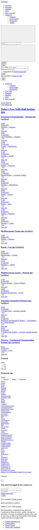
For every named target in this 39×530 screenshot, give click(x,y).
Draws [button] (2, 452)
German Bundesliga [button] (6, 412)
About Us (8, 15)
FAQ (7, 11)
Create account (17, 76)
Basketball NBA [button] (5, 423)
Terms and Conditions (12, 527)
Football (3, 383)
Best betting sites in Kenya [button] (8, 470)
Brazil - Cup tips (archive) (12, 247)
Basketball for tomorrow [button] (7, 440)
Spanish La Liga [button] (5, 410)
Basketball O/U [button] (5, 462)
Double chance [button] (4, 454)
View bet (4, 131)
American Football (5, 396)
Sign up (8, 103)
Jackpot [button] (3, 432)
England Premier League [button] (7, 409)
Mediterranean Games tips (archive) (17, 231)
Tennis (2, 386)
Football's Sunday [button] (5, 446)
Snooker (3, 401)
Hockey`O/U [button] (4, 459)
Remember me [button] (8, 72)
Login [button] (3, 65)
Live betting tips (6, 105)
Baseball (3, 391)
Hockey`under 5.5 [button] (5, 468)
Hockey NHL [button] (4, 422)
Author (12, 23)
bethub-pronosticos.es (12, 521)
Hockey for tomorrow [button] (6, 436)
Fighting (3, 402)
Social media (14, 19)
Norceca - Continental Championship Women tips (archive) (17, 341)
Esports (3, 392)
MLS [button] (2, 417)
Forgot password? (20, 72)
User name (4, 67)
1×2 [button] (2, 456)
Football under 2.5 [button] (5, 467)
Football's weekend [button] (6, 443)
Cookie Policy (10, 523)
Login (3, 74)
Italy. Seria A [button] (4, 414)
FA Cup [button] (3, 418)
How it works (10, 13)
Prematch (8, 7)
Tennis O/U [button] (4, 460)
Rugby (2, 399)
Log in (3, 103)
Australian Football (6, 397)
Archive (18, 506)
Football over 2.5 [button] (5, 464)
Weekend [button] (3, 441)
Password (4, 69)
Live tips (8, 5)
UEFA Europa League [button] (6, 407)
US (5, 369)
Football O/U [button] (4, 457)
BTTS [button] (2, 449)
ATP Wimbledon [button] (5, 420)
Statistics (8, 9)
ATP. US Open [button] (5, 426)
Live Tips (8, 91)
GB (5, 367)
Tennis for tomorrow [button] (6, 438)
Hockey (3, 384)
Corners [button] (3, 451)
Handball (3, 394)
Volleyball (3, 389)
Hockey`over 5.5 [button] (5, 465)
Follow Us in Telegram (9, 472)
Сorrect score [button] (4, 448)
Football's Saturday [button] (6, 444)
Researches (13, 21)
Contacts (12, 17)
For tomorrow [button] (4, 433)
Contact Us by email (24, 472)
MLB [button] (2, 425)
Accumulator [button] (4, 430)
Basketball (3, 388)
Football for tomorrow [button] (6, 435)
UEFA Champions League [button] (7, 406)
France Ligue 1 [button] (5, 415)
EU (5, 365)
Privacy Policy (10, 525)
